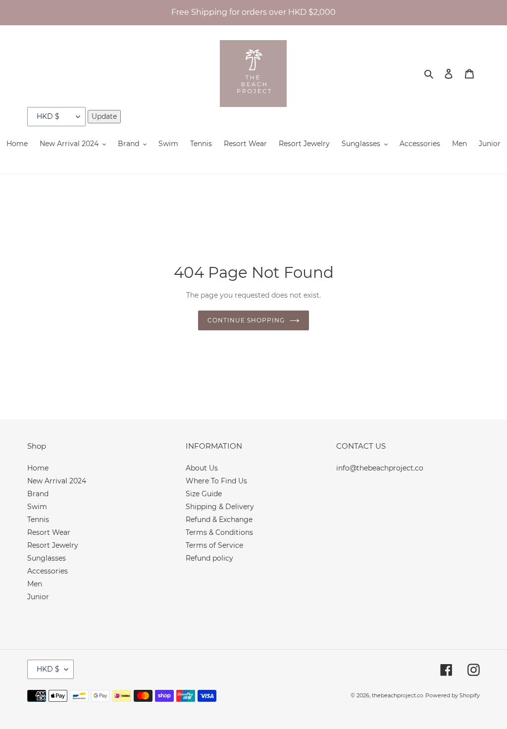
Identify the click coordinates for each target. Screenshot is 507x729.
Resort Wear (48, 532)
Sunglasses (46, 558)
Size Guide (204, 493)
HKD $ (48, 669)
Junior (38, 596)
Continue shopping (245, 320)
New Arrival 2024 (56, 480)
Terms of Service (214, 545)
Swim (37, 506)
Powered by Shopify (452, 695)
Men (34, 583)
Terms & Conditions (219, 532)
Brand (38, 493)
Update (104, 116)
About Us (202, 468)
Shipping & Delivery (220, 506)
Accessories (47, 571)
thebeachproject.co (397, 695)
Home (38, 468)
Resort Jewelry (52, 545)
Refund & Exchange (219, 519)
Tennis (38, 519)
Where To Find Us (216, 480)
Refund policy (209, 558)
